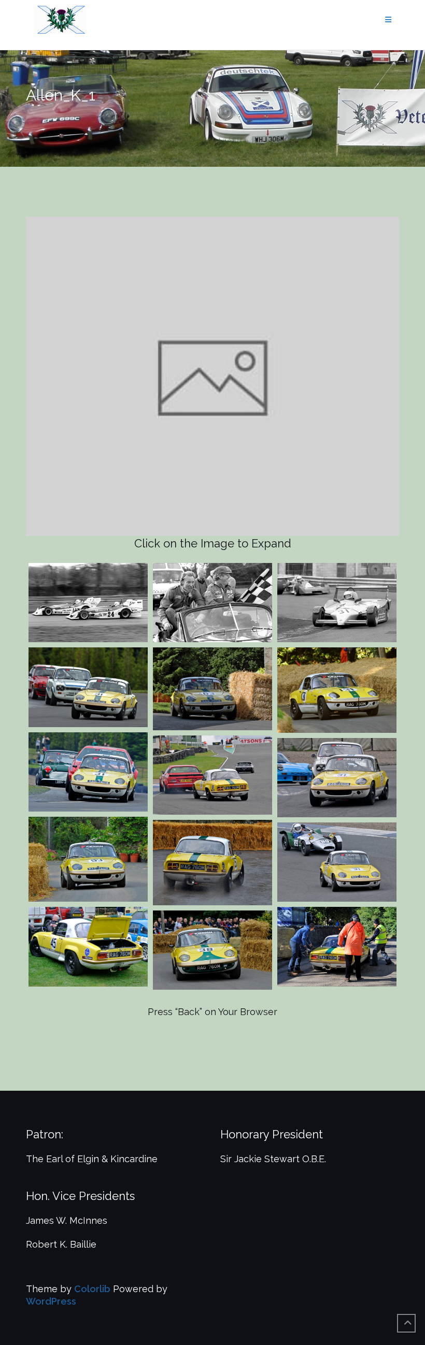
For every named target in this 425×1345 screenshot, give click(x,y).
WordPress (51, 1301)
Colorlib (92, 1288)
